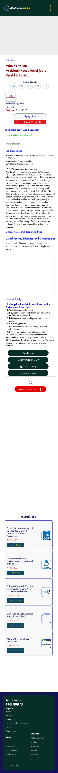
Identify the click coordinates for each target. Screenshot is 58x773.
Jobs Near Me (36, 758)
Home (8, 711)
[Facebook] (14, 86)
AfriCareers (20, 8)
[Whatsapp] (17, 704)
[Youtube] (21, 704)
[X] (10, 704)
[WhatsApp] (30, 86)
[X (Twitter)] (22, 86)
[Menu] (47, 8)
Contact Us (10, 719)
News (8, 727)
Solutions (9, 715)
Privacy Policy (11, 750)
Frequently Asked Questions (17, 723)
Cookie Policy (11, 754)
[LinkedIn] (38, 86)
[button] (30, 389)
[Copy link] (45, 86)
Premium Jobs (11, 731)
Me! (34, 754)
